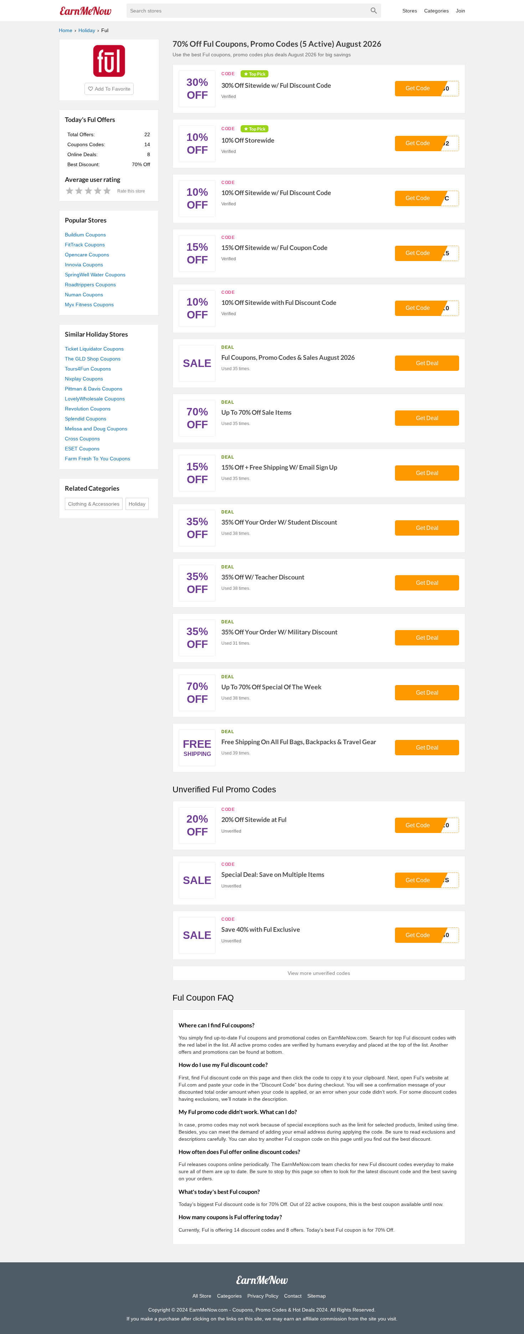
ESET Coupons (82, 448)
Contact (293, 1296)
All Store (201, 1296)
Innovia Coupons (84, 264)
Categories (436, 11)
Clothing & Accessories (93, 504)
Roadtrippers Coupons (90, 284)
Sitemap (316, 1296)
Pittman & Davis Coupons (93, 389)
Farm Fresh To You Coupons (97, 458)
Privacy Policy (262, 1296)
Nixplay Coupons (84, 379)
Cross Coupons (82, 438)
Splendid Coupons (85, 418)
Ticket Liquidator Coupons (94, 349)
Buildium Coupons (85, 234)
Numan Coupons (84, 294)
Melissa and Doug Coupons (96, 428)
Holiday (137, 504)
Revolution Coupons (88, 409)
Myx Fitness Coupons (89, 304)
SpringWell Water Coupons (95, 274)
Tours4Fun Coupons (88, 369)
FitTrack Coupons (85, 244)
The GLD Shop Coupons (92, 359)
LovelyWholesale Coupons (95, 399)
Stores (409, 11)
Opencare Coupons (87, 254)
